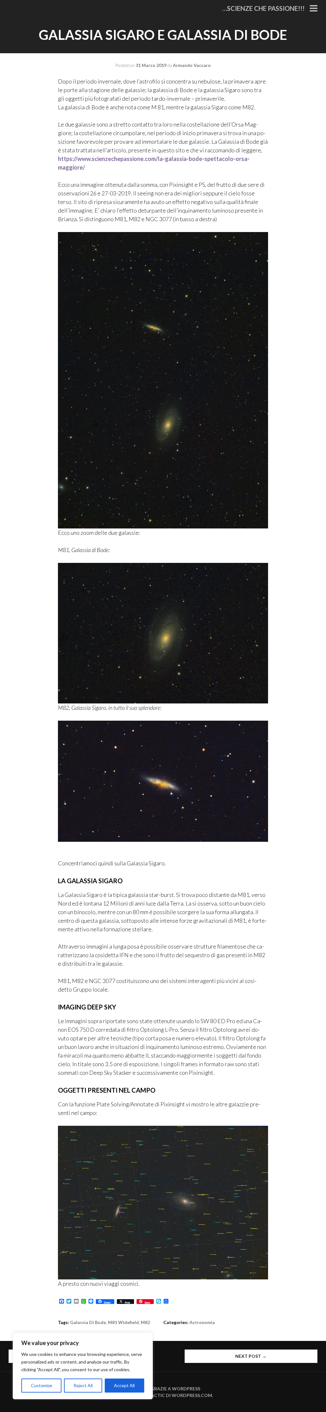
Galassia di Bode (88, 1322)
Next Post (250, 1356)
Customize (41, 1385)
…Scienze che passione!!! (263, 8)
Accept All (124, 1385)
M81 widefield (123, 1322)
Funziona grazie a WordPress (163, 1388)
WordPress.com (192, 1395)
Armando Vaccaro (192, 65)
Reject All (83, 1385)
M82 (145, 1322)
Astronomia (202, 1322)
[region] (83, 1365)
